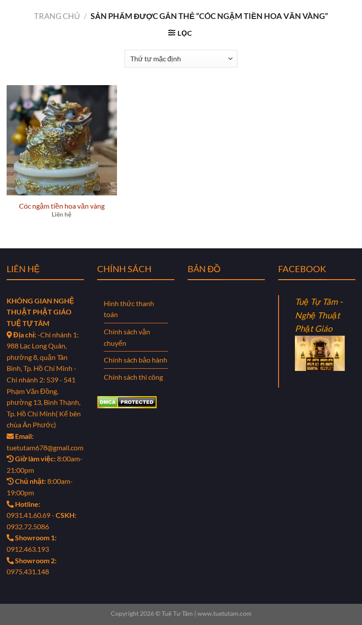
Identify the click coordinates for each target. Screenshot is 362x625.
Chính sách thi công (133, 377)
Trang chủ (57, 16)
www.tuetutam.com (224, 613)
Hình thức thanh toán (129, 309)
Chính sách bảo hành (135, 360)
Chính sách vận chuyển (127, 337)
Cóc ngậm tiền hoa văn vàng (62, 206)
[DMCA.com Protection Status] (127, 401)
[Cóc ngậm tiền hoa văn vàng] (62, 140)
